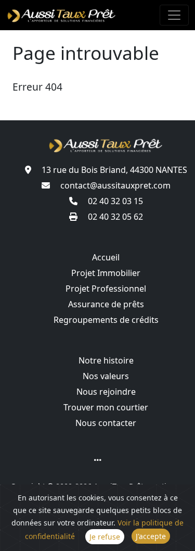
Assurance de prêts (106, 304)
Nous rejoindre (106, 391)
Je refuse (104, 537)
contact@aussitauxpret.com (114, 185)
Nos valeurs (106, 376)
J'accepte (151, 536)
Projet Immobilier (105, 273)
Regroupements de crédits (106, 319)
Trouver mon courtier (105, 407)
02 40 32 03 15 (114, 201)
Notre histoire (106, 360)
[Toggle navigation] (174, 15)
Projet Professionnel (106, 288)
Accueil (106, 257)
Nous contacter (105, 423)
